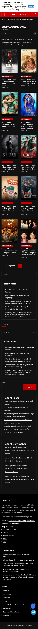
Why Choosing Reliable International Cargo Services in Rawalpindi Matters (18, 302)
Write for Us (7, 616)
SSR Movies (28, 625)
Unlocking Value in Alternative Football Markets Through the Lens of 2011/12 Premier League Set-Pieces (18, 315)
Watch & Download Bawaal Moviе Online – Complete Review (28, 81)
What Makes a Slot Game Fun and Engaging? (17, 297)
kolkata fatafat (8, 536)
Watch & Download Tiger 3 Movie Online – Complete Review (28, 167)
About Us (6, 591)
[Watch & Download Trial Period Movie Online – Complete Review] (10, 188)
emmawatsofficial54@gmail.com (22, 521)
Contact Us (7, 594)
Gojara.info (9, 476)
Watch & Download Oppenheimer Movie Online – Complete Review (19, 450)
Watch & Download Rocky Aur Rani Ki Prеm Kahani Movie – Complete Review (28, 125)
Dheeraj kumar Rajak (12, 466)
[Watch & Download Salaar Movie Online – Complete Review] (10, 147)
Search (4, 383)
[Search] (35, 14)
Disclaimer (6, 598)
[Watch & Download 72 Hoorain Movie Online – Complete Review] (10, 61)
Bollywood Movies (7, 76)
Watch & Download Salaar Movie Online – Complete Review (9, 167)
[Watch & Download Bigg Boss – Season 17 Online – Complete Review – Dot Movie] (29, 231)
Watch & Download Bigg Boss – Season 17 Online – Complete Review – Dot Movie (28, 252)
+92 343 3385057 (15, 523)
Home (3, 19)
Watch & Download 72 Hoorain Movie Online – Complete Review (9, 82)
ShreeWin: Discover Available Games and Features (19, 291)
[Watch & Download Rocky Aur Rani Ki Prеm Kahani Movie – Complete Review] (29, 104)
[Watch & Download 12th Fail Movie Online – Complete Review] (10, 231)
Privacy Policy (8, 608)
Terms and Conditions (11, 612)
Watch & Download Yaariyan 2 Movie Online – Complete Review (28, 209)
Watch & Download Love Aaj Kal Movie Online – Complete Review (9, 125)
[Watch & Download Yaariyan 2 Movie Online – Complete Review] (29, 188)
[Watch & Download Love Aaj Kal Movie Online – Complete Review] (10, 104)
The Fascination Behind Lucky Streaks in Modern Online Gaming (19, 308)
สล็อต (5, 539)
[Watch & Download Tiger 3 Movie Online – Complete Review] (29, 147)
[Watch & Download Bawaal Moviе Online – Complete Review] (29, 61)
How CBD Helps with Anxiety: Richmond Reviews (19, 605)
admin (7, 447)
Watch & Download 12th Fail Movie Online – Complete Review (9, 251)
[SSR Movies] (19, 14)
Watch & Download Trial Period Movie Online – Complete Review (9, 209)
